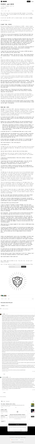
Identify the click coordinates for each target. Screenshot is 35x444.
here (24, 14)
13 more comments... (3, 396)
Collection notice (23, 437)
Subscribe (28, 1)
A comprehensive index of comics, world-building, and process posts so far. (12, 405)
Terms (19, 437)
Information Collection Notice (17, 427)
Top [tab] (1, 401)
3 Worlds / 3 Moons (7, 406)
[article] (17, 405)
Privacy (16, 437)
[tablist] (5, 305)
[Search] (33, 401)
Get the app (22, 439)
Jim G (3, 314)
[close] (26, 410)
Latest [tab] (4, 401)
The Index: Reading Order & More (8, 403)
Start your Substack (15, 439)
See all (2, 421)
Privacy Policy (24, 427)
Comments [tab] (3, 305)
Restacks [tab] (6, 305)
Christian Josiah (4, 377)
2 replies (4, 392)
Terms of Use (22, 426)
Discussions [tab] (7, 401)
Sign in (32, 1)
